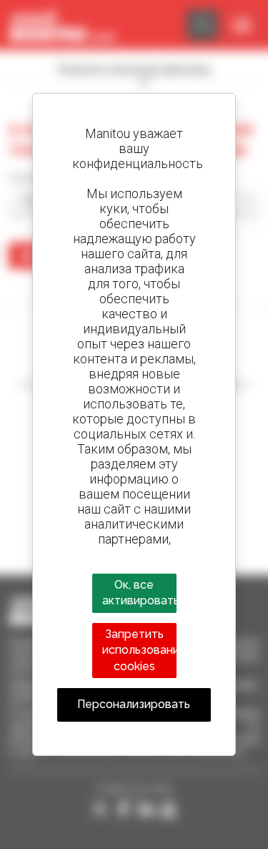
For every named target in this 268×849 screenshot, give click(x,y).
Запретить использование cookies (140, 650)
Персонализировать (133, 704)
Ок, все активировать (140, 592)
